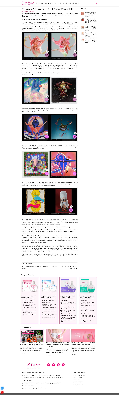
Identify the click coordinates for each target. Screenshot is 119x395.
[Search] (96, 3)
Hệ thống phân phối (68, 3)
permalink (30, 263)
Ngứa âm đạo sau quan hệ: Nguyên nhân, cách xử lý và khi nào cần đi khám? (91, 41)
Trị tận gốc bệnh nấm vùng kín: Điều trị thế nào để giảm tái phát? (90, 27)
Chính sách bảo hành (78, 379)
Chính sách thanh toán (78, 382)
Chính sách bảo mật (78, 377)
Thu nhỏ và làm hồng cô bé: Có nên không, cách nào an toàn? (91, 34)
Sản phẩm (53, 3)
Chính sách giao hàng (78, 381)
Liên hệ (77, 3)
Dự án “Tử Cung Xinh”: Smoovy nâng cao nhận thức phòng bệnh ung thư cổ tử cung (57, 344)
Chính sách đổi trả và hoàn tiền (80, 375)
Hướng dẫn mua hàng (78, 384)
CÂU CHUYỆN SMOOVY (43, 3)
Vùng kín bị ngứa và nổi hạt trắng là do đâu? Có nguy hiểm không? (91, 14)
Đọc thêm (22, 353)
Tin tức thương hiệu (28, 11)
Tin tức (59, 3)
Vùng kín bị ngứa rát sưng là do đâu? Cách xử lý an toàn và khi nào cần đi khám (91, 20)
